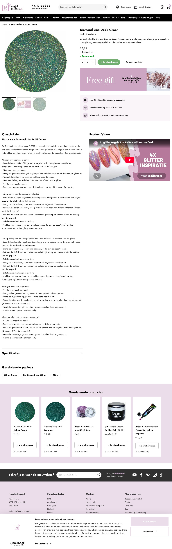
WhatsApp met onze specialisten (115, 115)
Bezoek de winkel (145, 7)
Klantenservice (126, 7)
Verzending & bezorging (135, 512)
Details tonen (41, 544)
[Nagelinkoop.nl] (13, 7)
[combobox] (83, 7)
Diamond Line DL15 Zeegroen (53, 428)
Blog (126, 509)
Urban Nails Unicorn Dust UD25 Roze (84, 428)
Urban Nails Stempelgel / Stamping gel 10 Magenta (146, 430)
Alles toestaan (149, 521)
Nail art (50, 509)
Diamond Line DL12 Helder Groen (22, 428)
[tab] (27, 494)
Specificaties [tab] (11, 353)
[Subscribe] (99, 475)
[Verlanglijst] (156, 7)
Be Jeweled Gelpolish (95, 505)
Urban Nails (91, 34)
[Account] (162, 7)
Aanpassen (148, 531)
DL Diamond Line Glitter (34, 375)
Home (4, 24)
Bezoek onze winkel (133, 498)
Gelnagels (51, 505)
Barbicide (90, 509)
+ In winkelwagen (25, 445)
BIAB (49, 498)
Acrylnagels (52, 502)
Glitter (56, 375)
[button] (33, 452)
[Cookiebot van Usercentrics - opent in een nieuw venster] (17, 544)
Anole (88, 498)
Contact (128, 502)
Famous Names (92, 512)
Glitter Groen (10, 375)
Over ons (129, 505)
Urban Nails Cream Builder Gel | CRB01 (114, 428)
